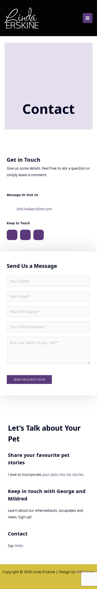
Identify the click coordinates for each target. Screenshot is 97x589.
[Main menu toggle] (87, 18)
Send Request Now (29, 379)
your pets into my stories (63, 474)
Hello (18, 545)
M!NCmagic (85, 571)
